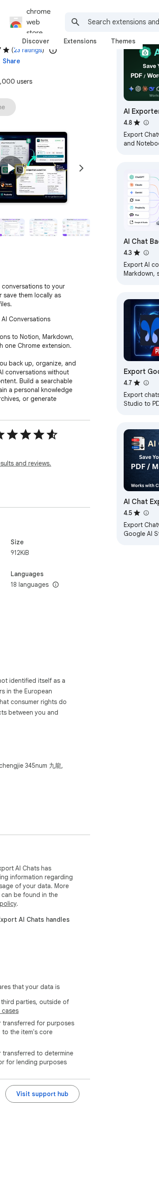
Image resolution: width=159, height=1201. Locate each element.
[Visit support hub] (42, 1094)
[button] (11, 168)
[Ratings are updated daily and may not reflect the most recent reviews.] (53, 50)
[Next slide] (81, 168)
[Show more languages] (55, 585)
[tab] (36, 41)
